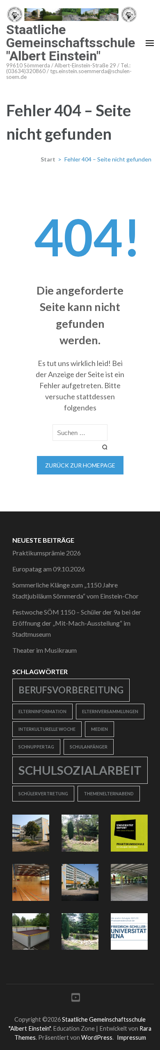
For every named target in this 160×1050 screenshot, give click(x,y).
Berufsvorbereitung (70, 689)
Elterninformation (42, 711)
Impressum (131, 1037)
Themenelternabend (109, 793)
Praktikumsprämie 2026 (46, 553)
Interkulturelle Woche (46, 729)
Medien (99, 729)
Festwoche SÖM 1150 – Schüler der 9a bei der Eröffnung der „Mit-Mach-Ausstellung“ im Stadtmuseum (76, 623)
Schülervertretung (43, 793)
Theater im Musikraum (44, 650)
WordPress (96, 1037)
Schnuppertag (36, 746)
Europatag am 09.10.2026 (48, 569)
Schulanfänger (88, 746)
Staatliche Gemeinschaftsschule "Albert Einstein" (70, 43)
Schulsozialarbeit (80, 770)
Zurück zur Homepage (80, 465)
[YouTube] (75, 998)
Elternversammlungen (110, 711)
